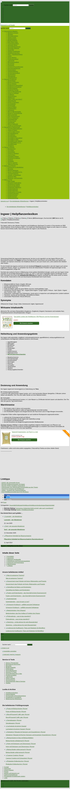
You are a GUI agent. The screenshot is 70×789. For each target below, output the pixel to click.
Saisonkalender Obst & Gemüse (15, 681)
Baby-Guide (11, 181)
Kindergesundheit (13, 59)
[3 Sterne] (16, 218)
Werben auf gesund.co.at (11, 773)
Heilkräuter (19, 505)
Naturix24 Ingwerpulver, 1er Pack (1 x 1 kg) (25, 432)
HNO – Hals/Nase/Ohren (15, 54)
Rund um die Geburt (14, 186)
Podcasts (7, 22)
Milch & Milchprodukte (14, 111)
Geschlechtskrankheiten (15, 128)
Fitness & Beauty (9, 17)
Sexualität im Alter (13, 139)
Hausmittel (11, 50)
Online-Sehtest (10, 678)
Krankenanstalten (11, 675)
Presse (6, 771)
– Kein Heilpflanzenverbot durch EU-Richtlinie (15, 492)
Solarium (10, 159)
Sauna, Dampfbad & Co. (15, 172)
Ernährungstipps (13, 88)
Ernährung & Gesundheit (15, 85)
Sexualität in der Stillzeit (15, 141)
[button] (7, 495)
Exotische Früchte (13, 90)
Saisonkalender (12, 119)
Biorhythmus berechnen (13, 664)
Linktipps (10, 565)
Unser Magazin (8, 14)
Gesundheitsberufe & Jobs (14, 673)
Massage (10, 169)
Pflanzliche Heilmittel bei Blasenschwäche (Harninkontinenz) (23, 539)
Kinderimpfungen (13, 190)
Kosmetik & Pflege (13, 156)
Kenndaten (10, 556)
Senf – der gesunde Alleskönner (14, 529)
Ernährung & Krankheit (14, 87)
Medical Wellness (13, 170)
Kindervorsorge (12, 196)
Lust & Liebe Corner (14, 132)
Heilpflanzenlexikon (14, 53)
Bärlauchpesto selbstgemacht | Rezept (17, 741)
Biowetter (9, 666)
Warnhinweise (11, 564)
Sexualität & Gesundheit (15, 138)
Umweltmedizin (12, 77)
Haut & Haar (11, 155)
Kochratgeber (12, 104)
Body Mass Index (13, 42)
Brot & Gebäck (12, 84)
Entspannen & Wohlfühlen (15, 167)
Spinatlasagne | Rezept (13, 723)
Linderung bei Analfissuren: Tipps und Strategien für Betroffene (25, 631)
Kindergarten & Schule (14, 192)
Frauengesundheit (13, 43)
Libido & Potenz (12, 130)
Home (6, 8)
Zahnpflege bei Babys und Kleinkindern (18, 590)
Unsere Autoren (9, 770)
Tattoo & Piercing (13, 164)
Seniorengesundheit (14, 73)
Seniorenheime (10, 680)
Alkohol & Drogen (13, 33)
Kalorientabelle (10, 694)
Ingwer (43, 505)
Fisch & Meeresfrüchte (14, 91)
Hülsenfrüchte (12, 101)
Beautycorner (12, 149)
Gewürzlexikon (12, 96)
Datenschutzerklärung (10, 775)
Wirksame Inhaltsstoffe (14, 559)
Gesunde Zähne (12, 45)
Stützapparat (11, 76)
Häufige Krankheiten (14, 51)
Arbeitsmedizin (12, 39)
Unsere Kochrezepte (10, 13)
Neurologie (11, 64)
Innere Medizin (12, 57)
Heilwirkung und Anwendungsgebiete (18, 561)
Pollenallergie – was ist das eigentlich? (17, 619)
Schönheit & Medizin (14, 158)
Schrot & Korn (12, 121)
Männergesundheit (13, 62)
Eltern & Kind (8, 20)
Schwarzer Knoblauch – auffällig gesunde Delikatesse (22, 607)
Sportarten (11, 161)
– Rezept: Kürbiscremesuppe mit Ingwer (13, 484)
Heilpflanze (26, 505)
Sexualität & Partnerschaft (12, 16)
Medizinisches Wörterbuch (14, 699)
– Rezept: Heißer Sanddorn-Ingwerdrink (13, 485)
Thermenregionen (13, 173)
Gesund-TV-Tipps (11, 672)
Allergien (10, 34)
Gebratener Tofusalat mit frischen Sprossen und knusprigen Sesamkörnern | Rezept (31, 735)
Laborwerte (11, 60)
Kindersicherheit (12, 195)
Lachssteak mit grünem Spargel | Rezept (18, 729)
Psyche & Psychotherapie (15, 67)
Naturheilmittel (50, 505)
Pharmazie (11, 65)
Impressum (7, 768)
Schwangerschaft (13, 198)
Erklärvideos (9, 669)
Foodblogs (11, 94)
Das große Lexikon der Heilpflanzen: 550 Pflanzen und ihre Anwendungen (36, 316)
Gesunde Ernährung (10, 11)
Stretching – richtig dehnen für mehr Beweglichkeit (21, 625)
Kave (4, 502)
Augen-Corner (12, 37)
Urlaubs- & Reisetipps (14, 175)
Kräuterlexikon (12, 108)
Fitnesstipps (11, 152)
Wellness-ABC (12, 176)
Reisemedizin (12, 70)
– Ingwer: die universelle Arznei (10, 482)
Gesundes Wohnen (13, 48)
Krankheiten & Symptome (13, 697)
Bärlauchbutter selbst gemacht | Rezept (18, 752)
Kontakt (6, 767)
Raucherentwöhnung (14, 68)
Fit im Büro (11, 150)
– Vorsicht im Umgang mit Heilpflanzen (12, 489)
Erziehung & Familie (14, 184)
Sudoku (8, 683)
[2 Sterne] (9, 218)
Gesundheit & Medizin (11, 9)
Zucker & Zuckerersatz (14, 125)
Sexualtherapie (12, 144)
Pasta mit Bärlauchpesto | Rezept (16, 711)
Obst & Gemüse (12, 115)
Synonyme (10, 558)
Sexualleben (11, 135)
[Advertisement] (35, 243)
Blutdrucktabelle (12, 40)
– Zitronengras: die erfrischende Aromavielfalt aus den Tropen (19, 487)
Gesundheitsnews (11, 670)
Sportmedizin (12, 74)
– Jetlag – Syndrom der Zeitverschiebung (13, 490)
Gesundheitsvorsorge (14, 46)
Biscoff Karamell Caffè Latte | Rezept (17, 717)
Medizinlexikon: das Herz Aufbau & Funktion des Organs (23, 613)
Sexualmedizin (12, 136)
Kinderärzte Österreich (14, 187)
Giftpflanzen (11, 98)
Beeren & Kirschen (13, 82)
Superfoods (11, 122)
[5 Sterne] (29, 218)
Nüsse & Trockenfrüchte (15, 113)
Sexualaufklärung (13, 133)
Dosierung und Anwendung (15, 562)
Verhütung (11, 145)
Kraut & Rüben (12, 107)
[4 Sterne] (22, 218)
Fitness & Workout (13, 153)
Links (5, 778)
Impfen (10, 56)
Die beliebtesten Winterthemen (19, 201)
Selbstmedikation (13, 71)
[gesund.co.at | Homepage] (5, 2)
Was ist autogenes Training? (14, 578)
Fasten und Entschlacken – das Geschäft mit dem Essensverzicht (25, 596)
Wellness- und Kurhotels (15, 178)
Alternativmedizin (13, 36)
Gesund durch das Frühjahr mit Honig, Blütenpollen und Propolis (25, 584)
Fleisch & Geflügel (13, 93)
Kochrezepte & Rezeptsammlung (16, 696)
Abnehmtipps (12, 81)
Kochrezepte (11, 105)
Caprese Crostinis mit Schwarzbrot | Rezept (19, 758)
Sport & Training (12, 162)
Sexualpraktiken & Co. (14, 142)
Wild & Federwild (13, 124)
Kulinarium (11, 110)
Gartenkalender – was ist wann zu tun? (17, 601)
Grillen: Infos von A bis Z (15, 99)
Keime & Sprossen (13, 102)
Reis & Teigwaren (13, 118)
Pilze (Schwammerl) (14, 116)
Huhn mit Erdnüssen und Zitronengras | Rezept (20, 746)
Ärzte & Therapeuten (12, 663)
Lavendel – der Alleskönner (13, 520)
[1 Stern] (3, 218)
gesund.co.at (4, 201)
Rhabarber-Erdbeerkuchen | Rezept (16, 764)
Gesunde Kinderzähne (14, 183)
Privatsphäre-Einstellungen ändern (14, 776)
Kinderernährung (13, 189)
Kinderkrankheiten (13, 193)
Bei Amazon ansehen (26, 323)
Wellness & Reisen (10, 19)
